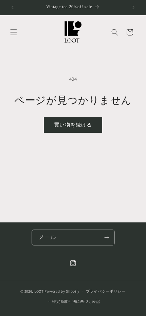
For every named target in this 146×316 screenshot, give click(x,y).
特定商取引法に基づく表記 (76, 301)
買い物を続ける (73, 124)
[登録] (106, 237)
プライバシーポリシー (106, 291)
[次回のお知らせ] (133, 7)
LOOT (39, 291)
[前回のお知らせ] (12, 7)
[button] (13, 32)
